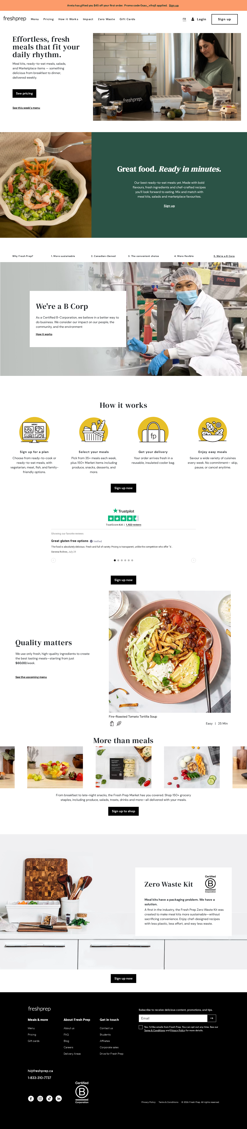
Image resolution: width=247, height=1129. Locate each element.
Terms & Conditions (154, 1030)
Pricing (48, 19)
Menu (35, 19)
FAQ (66, 1034)
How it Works (68, 19)
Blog (66, 1041)
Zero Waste (106, 19)
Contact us (106, 1028)
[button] (22, 257)
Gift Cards (127, 19)
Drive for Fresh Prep (111, 1054)
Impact (88, 19)
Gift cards (33, 1041)
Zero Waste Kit (169, 884)
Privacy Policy (177, 1030)
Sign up (169, 206)
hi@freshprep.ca (40, 1071)
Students (105, 1034)
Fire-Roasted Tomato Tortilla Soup (133, 716)
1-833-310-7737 (39, 1077)
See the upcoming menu (31, 677)
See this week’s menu (26, 108)
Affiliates (105, 1041)
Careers (68, 1047)
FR (184, 19)
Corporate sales (109, 1047)
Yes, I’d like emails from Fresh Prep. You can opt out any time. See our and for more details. (181, 1028)
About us (69, 1028)
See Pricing (24, 93)
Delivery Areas (72, 1054)
